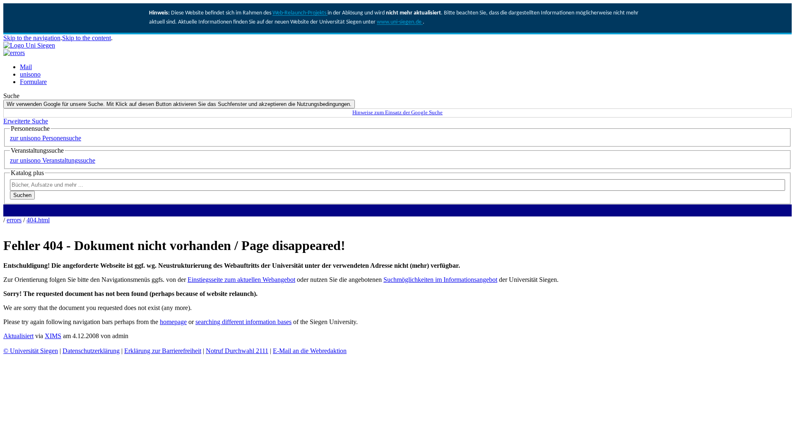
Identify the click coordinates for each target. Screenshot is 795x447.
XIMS (53, 335)
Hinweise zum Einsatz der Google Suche (397, 112)
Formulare (33, 81)
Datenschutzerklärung (91, 350)
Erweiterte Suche (25, 121)
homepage (173, 321)
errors (14, 219)
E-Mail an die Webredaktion (310, 350)
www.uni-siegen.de (400, 22)
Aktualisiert (18, 335)
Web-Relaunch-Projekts (300, 13)
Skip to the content (86, 37)
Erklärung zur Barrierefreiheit (162, 350)
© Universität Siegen (30, 350)
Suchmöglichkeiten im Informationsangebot (440, 279)
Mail (26, 66)
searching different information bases (243, 321)
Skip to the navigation (31, 37)
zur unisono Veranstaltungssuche (52, 160)
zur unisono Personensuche (45, 138)
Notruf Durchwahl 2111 (237, 350)
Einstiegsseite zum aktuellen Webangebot (241, 279)
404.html (38, 219)
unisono (30, 74)
